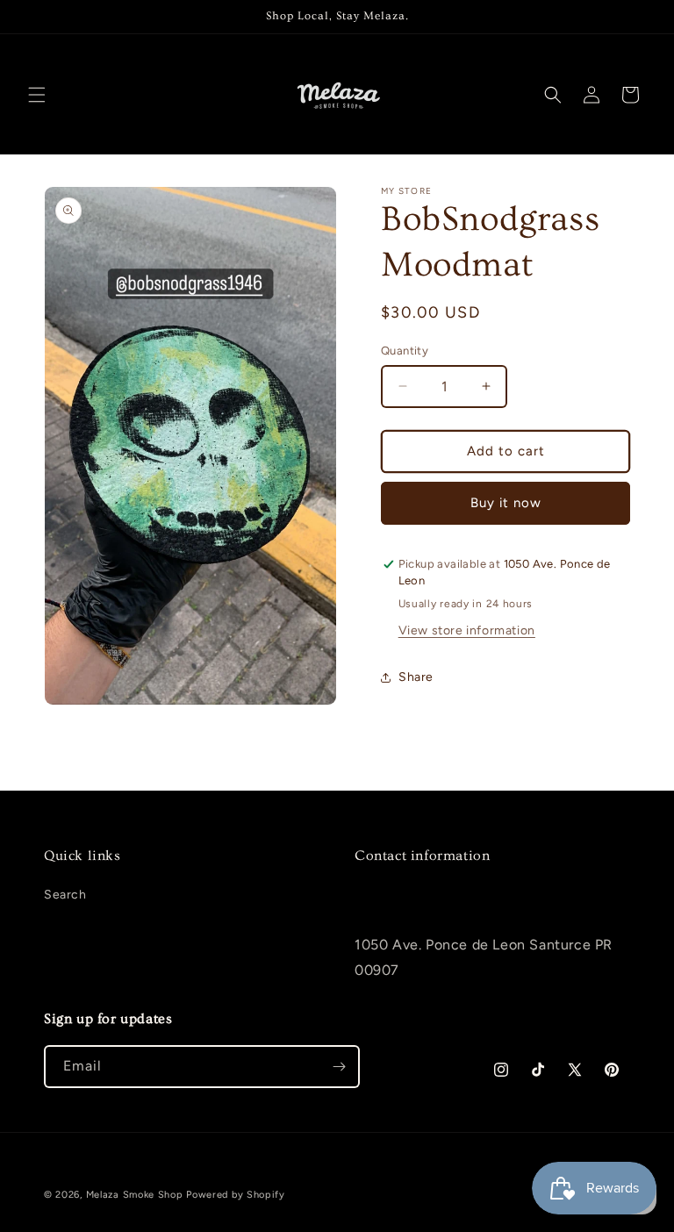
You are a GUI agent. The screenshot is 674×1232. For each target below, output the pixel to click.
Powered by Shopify (235, 1194)
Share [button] (416, 677)
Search (65, 894)
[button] (37, 94)
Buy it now (505, 503)
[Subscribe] (338, 1066)
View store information (466, 630)
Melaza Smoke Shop (134, 1194)
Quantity (404, 350)
